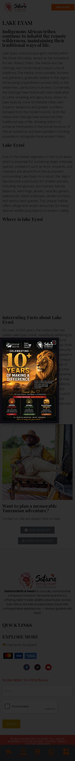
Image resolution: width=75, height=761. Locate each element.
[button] (54, 342)
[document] (37, 380)
